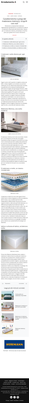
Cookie (11, 400)
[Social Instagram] (18, 397)
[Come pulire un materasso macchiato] (7, 295)
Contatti (13, 384)
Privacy (7, 400)
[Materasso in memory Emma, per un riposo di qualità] (7, 318)
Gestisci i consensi (19, 400)
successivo (21, 283)
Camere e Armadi (7, 382)
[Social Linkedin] (11, 397)
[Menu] (27, 2)
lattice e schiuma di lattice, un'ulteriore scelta (14, 48)
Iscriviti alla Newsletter (21, 384)
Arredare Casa (15, 382)
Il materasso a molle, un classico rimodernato (15, 46)
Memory (15, 35)
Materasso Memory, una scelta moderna (13, 44)
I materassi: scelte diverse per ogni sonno (13, 42)
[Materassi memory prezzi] (7, 329)
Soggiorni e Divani (13, 380)
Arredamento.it (8, 2)
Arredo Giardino (6, 384)
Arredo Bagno (21, 380)
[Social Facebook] (14, 397)
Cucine (6, 380)
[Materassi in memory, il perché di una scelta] (7, 306)
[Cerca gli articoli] (24, 2)
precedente (7, 283)
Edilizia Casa (22, 382)
